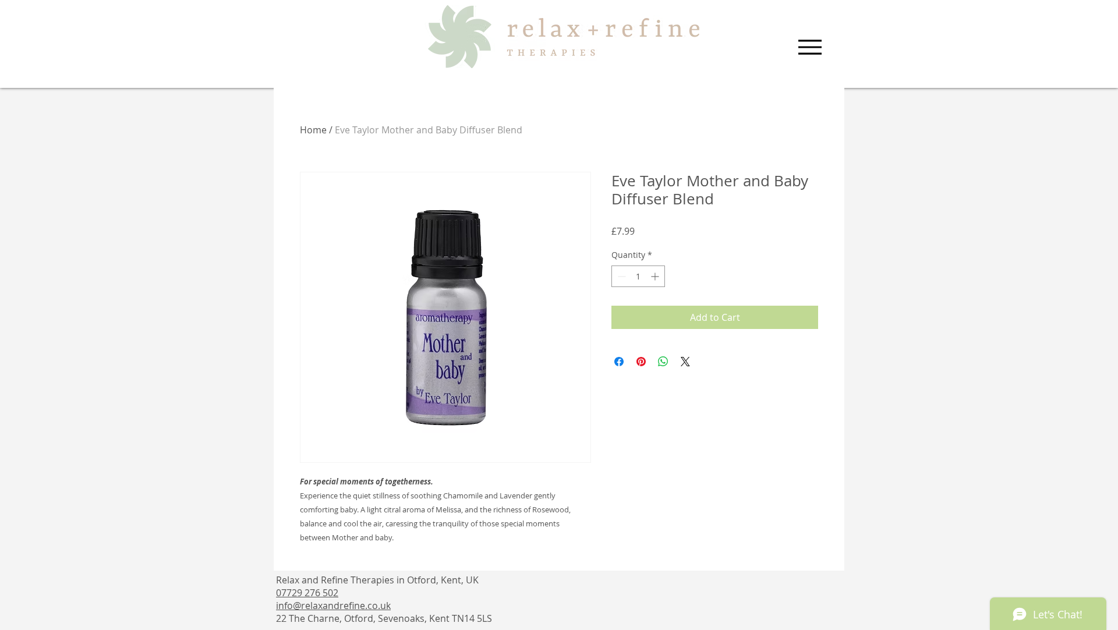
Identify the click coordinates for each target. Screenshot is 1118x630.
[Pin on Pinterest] (641, 362)
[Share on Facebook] (619, 362)
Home (313, 129)
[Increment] (656, 276)
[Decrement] (620, 276)
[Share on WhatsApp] (663, 362)
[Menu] (809, 47)
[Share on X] (685, 362)
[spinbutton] (638, 276)
